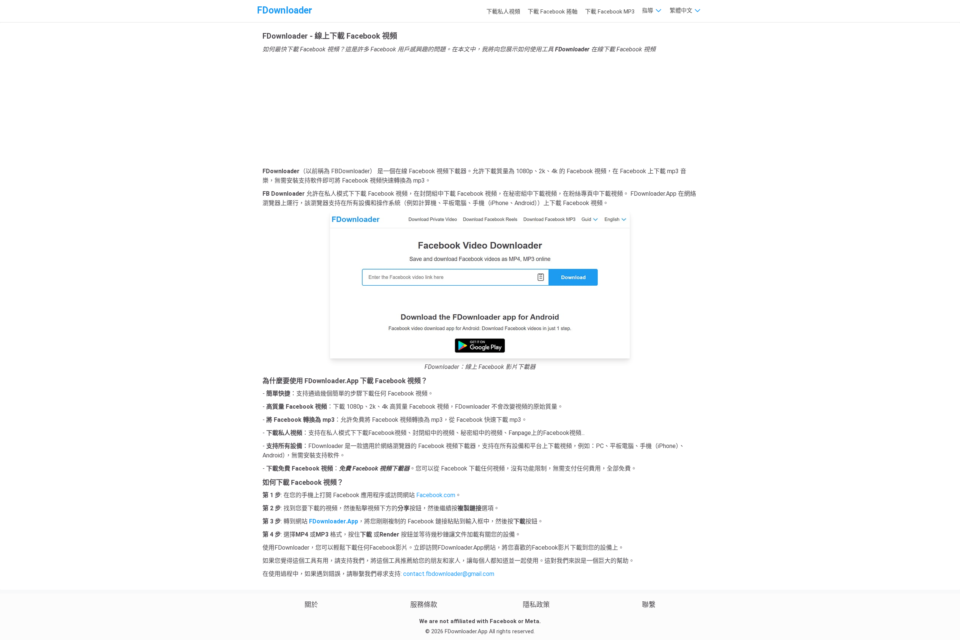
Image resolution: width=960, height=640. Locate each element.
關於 (311, 605)
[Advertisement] (480, 110)
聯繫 (649, 605)
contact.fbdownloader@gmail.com (448, 573)
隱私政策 (536, 605)
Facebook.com (435, 495)
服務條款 (423, 605)
